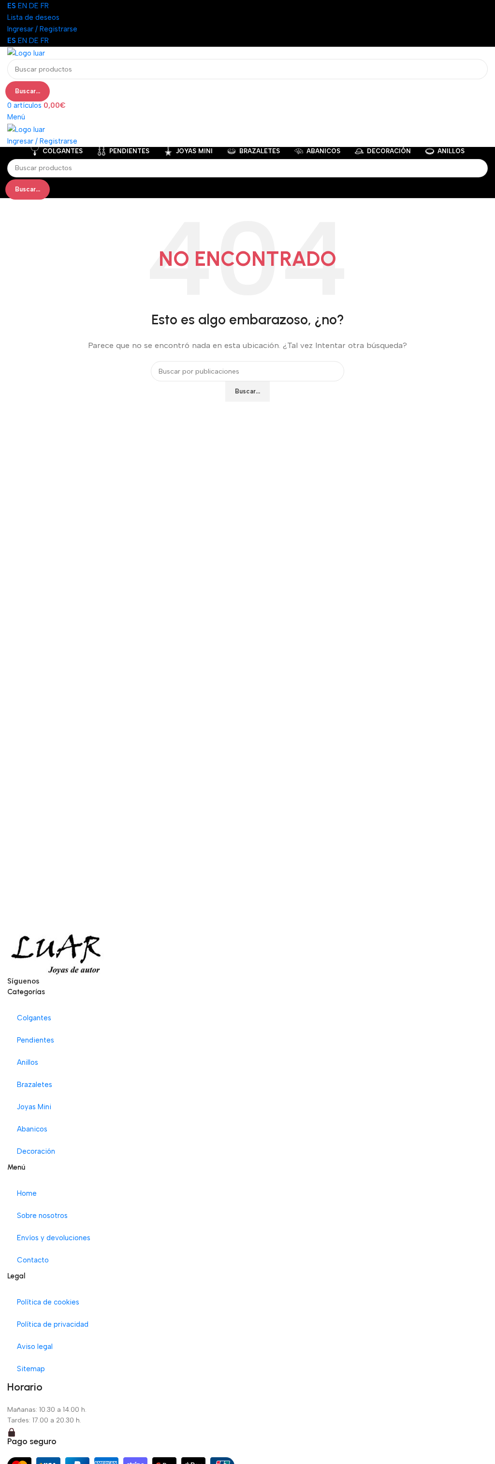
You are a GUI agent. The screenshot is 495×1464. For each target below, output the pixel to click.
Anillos (27, 1062)
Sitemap (31, 1368)
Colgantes (34, 1018)
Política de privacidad (52, 1324)
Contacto (33, 1260)
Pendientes (35, 1040)
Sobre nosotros (42, 1215)
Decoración (36, 1151)
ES (11, 5)
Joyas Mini (34, 1106)
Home (27, 1193)
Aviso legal (35, 1346)
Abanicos (32, 1129)
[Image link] (56, 952)
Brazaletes (34, 1084)
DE (34, 5)
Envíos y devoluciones (53, 1237)
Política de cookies (48, 1302)
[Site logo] (26, 52)
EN (22, 5)
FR (45, 5)
